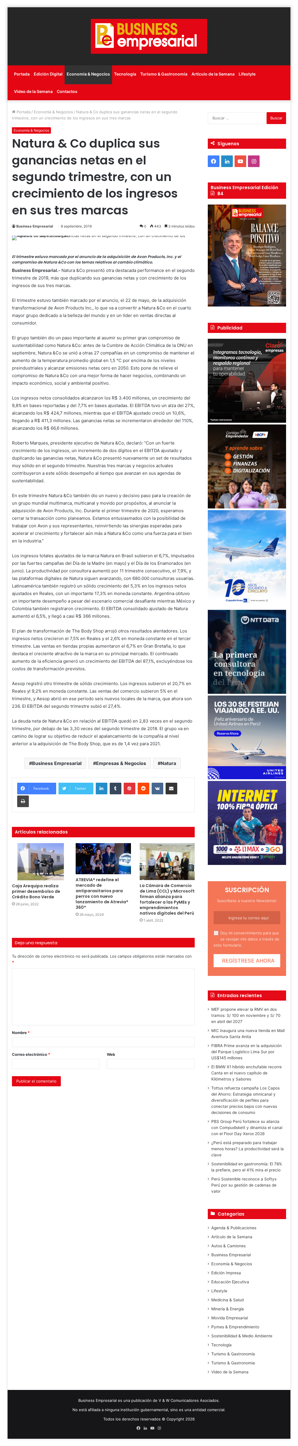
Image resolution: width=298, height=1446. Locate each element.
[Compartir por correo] (171, 788)
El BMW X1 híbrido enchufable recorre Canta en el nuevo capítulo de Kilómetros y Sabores (246, 1073)
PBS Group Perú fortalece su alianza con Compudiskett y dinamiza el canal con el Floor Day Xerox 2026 (246, 1127)
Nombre (21, 1032)
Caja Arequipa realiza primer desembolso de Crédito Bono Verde (36, 891)
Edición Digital (48, 73)
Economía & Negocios (88, 73)
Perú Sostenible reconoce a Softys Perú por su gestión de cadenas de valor (243, 1185)
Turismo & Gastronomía (163, 73)
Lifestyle (247, 73)
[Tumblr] (115, 788)
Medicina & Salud (227, 1300)
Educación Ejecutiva (230, 1282)
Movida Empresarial (229, 1318)
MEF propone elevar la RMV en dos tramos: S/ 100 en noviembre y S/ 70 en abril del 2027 (246, 1015)
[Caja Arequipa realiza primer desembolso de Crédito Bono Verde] (39, 861)
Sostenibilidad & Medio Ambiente (241, 1336)
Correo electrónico (31, 1054)
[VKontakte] (157, 788)
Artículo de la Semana (213, 73)
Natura (168, 763)
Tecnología (125, 73)
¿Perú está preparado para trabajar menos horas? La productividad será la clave (247, 1148)
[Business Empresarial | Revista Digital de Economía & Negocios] (149, 36)
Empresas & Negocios (121, 763)
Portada (22, 73)
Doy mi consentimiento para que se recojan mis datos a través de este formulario (246, 939)
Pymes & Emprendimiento (235, 1327)
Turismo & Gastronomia (233, 1363)
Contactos (67, 91)
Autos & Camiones (228, 1245)
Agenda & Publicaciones (233, 1227)
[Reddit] (143, 788)
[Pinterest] (129, 788)
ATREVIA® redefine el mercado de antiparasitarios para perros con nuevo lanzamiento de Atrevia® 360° (102, 893)
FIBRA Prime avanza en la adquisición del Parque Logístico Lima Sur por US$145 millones (246, 1051)
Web (111, 1054)
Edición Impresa (226, 1273)
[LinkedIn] (101, 788)
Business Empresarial (34, 226)
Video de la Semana (33, 91)
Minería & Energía (227, 1309)
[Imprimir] (23, 801)
